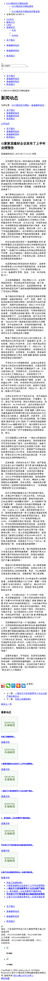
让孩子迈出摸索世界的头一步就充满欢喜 (25, 897)
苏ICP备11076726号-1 (23, 975)
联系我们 (10, 56)
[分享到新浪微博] (3, 686)
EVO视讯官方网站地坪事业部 (26, 11)
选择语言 (10, 27)
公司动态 (5, 123)
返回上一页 (6, 704)
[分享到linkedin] (23, 686)
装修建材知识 (12, 45)
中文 (14, 30)
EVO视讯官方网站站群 (17, 3)
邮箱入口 (10, 22)
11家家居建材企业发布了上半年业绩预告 (25, 885)
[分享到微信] (8, 686)
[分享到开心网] (18, 686)
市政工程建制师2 (23, 699)
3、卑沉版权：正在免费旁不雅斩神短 (24, 891)
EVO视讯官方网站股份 (22, 6)
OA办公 (10, 19)
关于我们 (10, 40)
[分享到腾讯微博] (13, 686)
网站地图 (5, 978)
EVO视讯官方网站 (20, 105)
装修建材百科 (12, 50)
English (15, 35)
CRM (8, 25)
